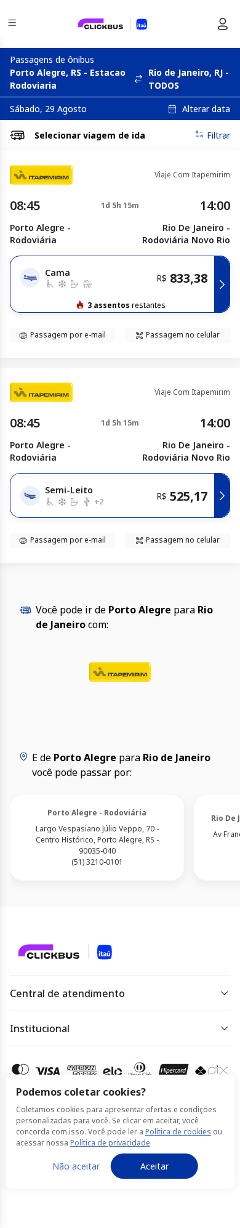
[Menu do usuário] (222, 24)
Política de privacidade (110, 1142)
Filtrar (218, 135)
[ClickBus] (53, 951)
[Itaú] (113, 24)
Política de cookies (178, 1131)
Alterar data (206, 109)
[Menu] (13, 24)
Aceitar (154, 1166)
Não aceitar (76, 1166)
